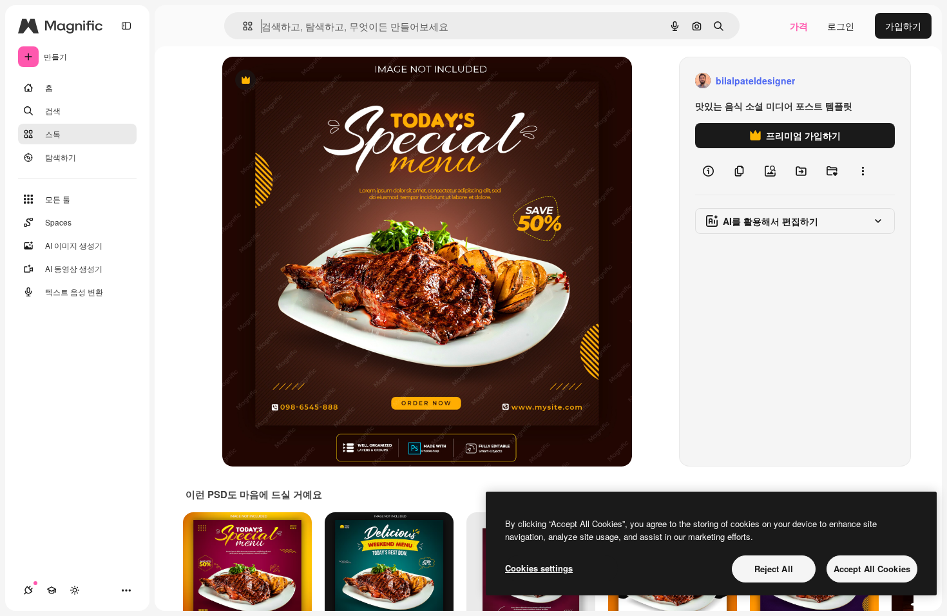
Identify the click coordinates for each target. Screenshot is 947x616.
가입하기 (903, 25)
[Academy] (51, 590)
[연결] (28, 590)
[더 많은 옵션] (862, 171)
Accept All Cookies (872, 569)
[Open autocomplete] (242, 26)
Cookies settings (539, 568)
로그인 (840, 25)
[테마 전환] (74, 590)
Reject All (773, 569)
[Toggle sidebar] (126, 25)
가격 (799, 25)
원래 (296, 81)
